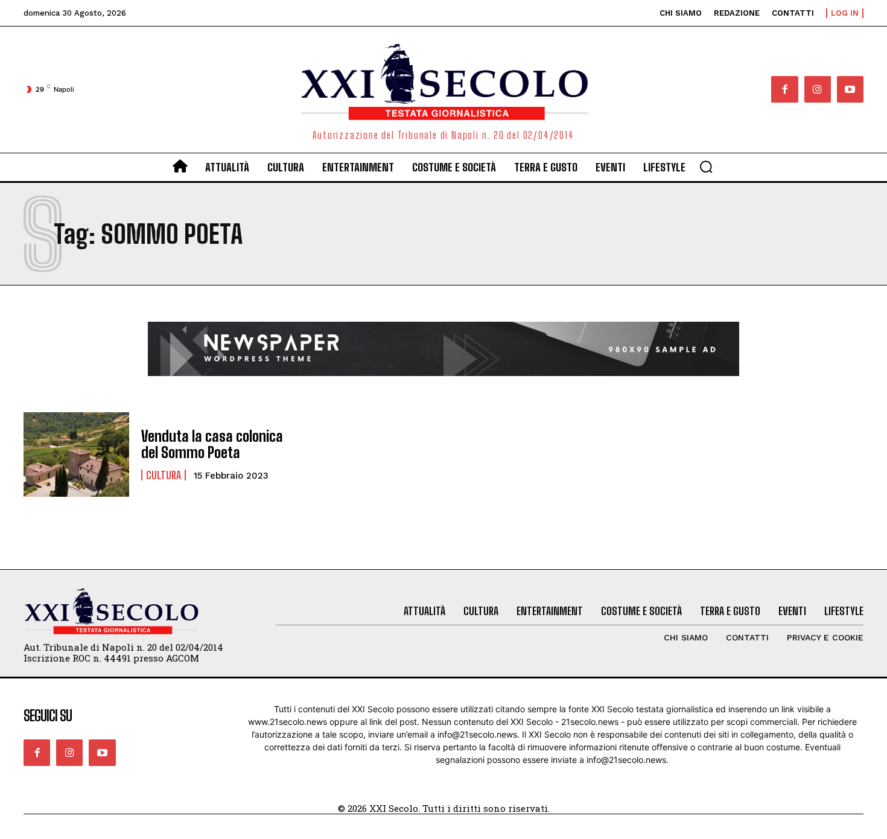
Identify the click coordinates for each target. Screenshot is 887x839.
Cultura (163, 475)
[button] (705, 166)
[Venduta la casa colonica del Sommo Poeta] (76, 454)
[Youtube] (850, 89)
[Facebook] (784, 89)
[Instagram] (817, 89)
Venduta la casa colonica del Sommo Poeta (212, 444)
